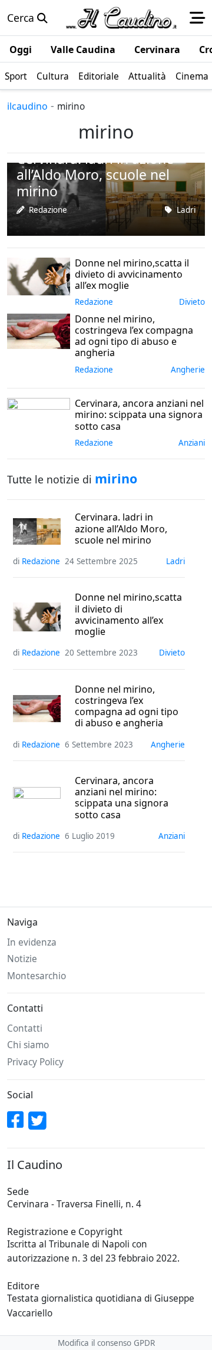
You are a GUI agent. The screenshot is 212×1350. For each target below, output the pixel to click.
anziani (191, 442)
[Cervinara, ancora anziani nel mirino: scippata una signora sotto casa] (38, 414)
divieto (192, 302)
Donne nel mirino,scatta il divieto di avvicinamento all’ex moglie (128, 614)
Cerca (22, 18)
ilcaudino (27, 106)
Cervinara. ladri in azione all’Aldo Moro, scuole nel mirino (121, 529)
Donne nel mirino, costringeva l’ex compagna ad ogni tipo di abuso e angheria (126, 706)
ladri (186, 210)
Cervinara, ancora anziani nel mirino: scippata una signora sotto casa (121, 798)
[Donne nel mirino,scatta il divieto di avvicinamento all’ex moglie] (38, 275)
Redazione (48, 210)
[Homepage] (121, 17)
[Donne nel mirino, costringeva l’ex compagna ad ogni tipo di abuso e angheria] (38, 330)
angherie (188, 369)
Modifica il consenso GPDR (106, 1343)
